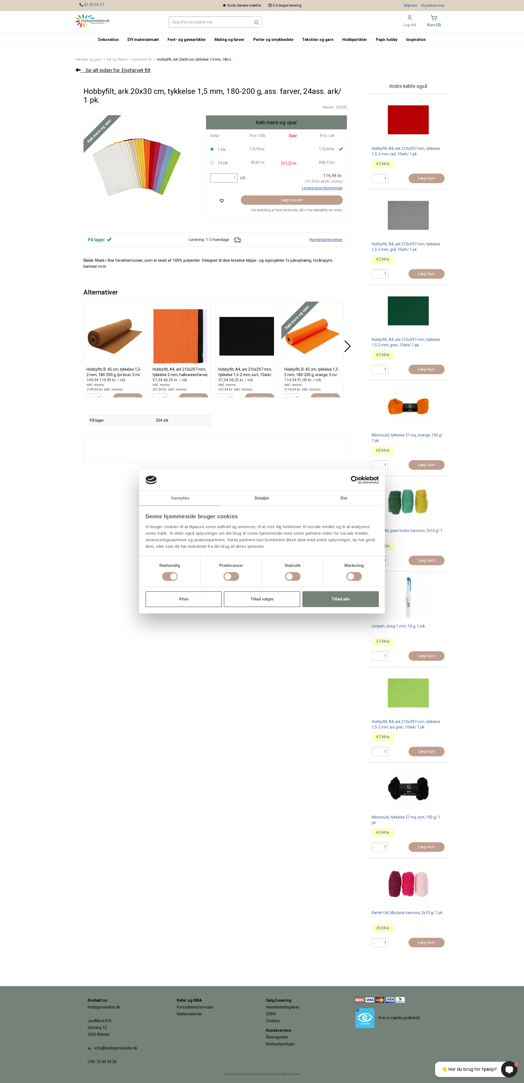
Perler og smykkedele (273, 39)
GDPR (271, 1014)
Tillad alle (341, 599)
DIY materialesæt (143, 39)
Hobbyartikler (354, 39)
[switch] (231, 576)
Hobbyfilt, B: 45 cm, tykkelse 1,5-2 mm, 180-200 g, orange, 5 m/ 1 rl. (311, 374)
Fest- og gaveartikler (187, 39)
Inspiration (416, 39)
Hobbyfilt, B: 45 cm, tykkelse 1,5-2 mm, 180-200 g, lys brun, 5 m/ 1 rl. (114, 374)
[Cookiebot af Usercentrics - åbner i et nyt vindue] (355, 480)
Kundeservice (433, 5)
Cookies (273, 1021)
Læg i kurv (426, 178)
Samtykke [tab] (180, 498)
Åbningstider (277, 1037)
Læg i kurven (292, 200)
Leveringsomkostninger (322, 188)
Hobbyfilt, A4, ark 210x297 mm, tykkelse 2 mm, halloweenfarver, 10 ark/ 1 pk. (180, 374)
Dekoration (108, 39)
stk (242, 177)
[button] (256, 22)
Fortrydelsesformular (195, 1007)
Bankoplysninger (280, 1044)
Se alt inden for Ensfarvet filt (115, 70)
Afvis (184, 599)
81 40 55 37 (94, 4)
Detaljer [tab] (262, 498)
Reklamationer (189, 1014)
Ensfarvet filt (142, 59)
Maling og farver (230, 39)
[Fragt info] (237, 239)
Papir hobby (386, 39)
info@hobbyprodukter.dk (116, 1048)
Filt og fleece (117, 59)
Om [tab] (343, 498)
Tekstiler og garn (88, 59)
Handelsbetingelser (326, 239)
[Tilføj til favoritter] (221, 200)
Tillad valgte (262, 599)
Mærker (410, 5)
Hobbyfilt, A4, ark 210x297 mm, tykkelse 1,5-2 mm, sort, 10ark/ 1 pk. (245, 374)
